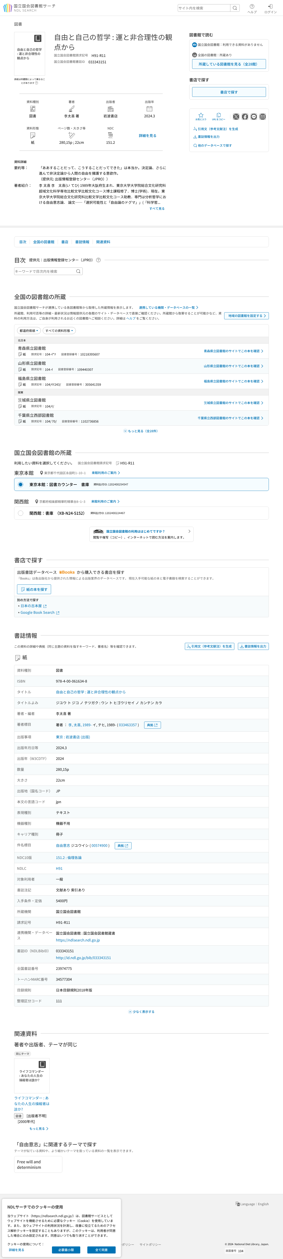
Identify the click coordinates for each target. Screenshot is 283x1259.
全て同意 (101, 1250)
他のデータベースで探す (215, 145)
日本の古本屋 (32, 605)
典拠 (150, 725)
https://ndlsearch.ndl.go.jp (78, 940)
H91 (59, 868)
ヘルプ (252, 12)
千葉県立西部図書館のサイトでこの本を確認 (229, 418)
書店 (64, 241)
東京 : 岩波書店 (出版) (73, 736)
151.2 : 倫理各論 (69, 857)
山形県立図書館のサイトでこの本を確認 (232, 366)
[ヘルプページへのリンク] (36, 81)
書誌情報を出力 (209, 136)
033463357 (128, 724)
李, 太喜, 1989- (80, 724)
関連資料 (103, 241)
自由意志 (63, 845)
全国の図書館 (43, 241)
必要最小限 (66, 1250)
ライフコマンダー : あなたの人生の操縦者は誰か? (32, 1103)
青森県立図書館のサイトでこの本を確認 (232, 351)
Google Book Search (38, 612)
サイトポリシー (150, 1244)
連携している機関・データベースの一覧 (167, 307)
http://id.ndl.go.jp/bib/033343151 (83, 957)
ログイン (270, 12)
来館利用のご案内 (104, 472)
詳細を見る (148, 135)
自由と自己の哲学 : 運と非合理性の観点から (91, 691)
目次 (22, 241)
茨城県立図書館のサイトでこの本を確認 (232, 402)
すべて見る (157, 208)
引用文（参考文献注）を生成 (218, 129)
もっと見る (37, 1128)
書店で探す (229, 92)
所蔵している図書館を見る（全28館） (229, 64)
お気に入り (201, 119)
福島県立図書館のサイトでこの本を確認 (232, 381)
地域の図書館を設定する (245, 315)
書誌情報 (82, 241)
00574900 (99, 845)
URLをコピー (218, 119)
